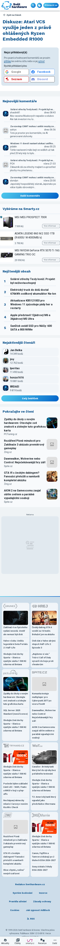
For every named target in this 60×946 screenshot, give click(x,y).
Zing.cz (8, 452)
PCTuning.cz (10, 434)
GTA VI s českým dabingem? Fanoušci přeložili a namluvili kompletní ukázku (22, 476)
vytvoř (41, 61)
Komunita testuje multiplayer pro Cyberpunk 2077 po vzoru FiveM (41, 698)
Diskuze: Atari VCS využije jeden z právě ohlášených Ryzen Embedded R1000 (27, 30)
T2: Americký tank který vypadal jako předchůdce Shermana (44, 800)
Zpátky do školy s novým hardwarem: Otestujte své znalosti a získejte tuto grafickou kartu (25, 425)
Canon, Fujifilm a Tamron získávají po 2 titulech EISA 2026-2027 (44, 856)
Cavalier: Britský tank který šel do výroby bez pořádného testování (44, 770)
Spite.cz (8, 466)
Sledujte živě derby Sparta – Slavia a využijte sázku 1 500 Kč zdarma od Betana (14, 659)
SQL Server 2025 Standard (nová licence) (15, 712)
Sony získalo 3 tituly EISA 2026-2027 (42, 868)
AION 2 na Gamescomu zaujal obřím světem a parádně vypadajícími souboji (22, 494)
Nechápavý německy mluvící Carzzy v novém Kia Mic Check (15, 804)
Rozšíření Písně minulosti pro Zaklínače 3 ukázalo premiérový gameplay (24, 444)
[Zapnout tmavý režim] (39, 5)
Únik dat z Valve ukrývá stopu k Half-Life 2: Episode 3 (43, 644)
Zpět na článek (13, 15)
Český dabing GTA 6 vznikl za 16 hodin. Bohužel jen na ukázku (43, 631)
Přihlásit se (51, 5)
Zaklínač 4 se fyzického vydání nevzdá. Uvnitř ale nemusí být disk (15, 631)
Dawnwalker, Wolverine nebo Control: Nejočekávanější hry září (24, 460)
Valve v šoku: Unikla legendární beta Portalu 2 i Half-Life (15, 644)
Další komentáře (30, 195)
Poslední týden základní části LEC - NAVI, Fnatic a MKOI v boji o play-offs (15, 788)
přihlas (7, 61)
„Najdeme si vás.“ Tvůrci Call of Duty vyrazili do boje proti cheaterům (43, 659)
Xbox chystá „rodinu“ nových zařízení (13, 872)
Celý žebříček (30, 398)
